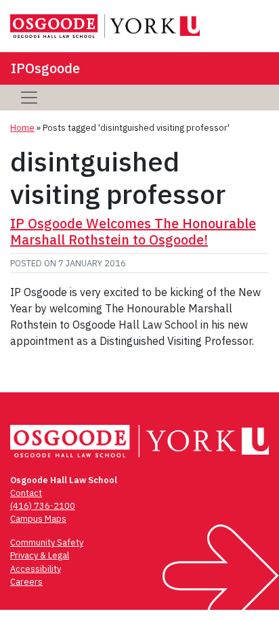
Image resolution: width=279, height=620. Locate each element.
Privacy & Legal (39, 555)
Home (22, 127)
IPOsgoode (45, 68)
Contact (26, 493)
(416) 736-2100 (42, 506)
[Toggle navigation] (29, 97)
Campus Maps (38, 518)
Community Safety (46, 542)
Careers (26, 581)
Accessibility (35, 569)
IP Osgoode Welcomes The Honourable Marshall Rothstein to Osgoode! (133, 231)
